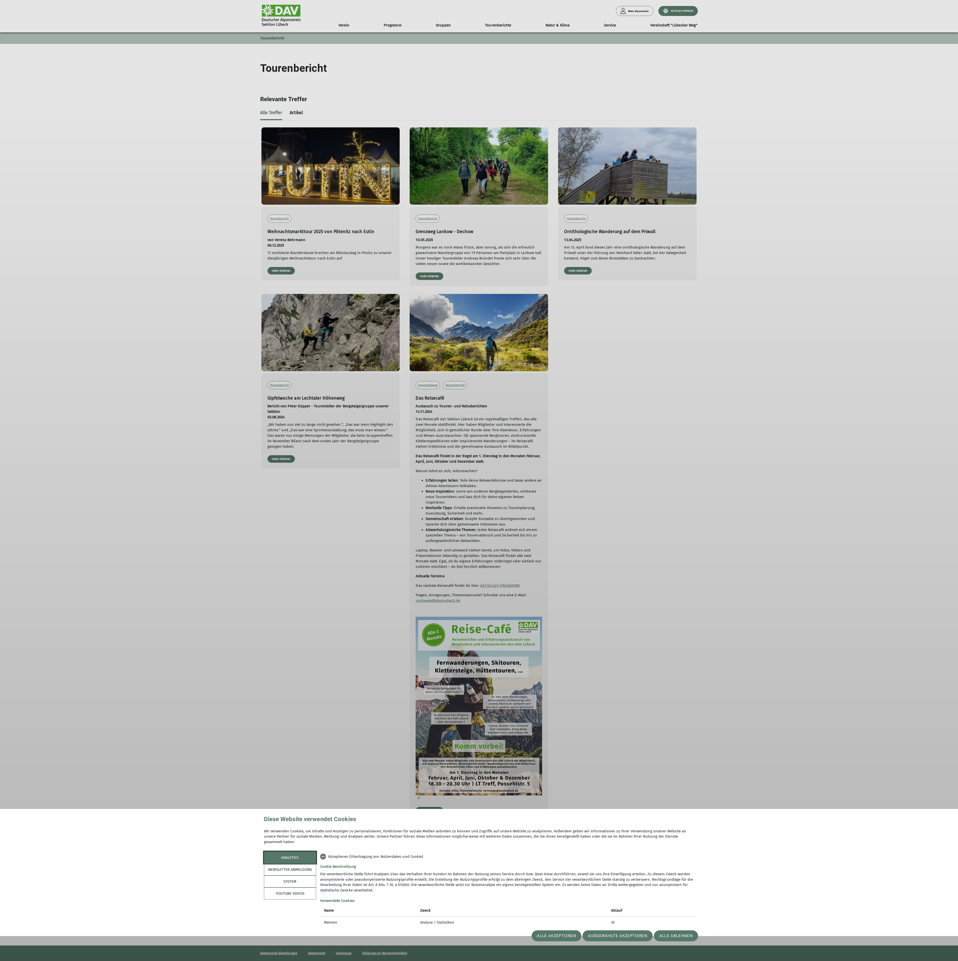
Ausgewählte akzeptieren (617, 936)
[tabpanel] (507, 890)
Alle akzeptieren (556, 936)
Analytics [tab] (290, 857)
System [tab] (289, 881)
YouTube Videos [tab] (290, 893)
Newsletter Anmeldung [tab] (290, 869)
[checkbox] (507, 857)
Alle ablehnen (676, 936)
